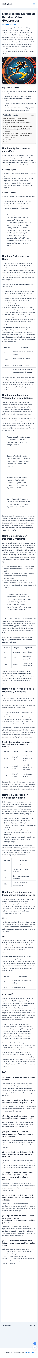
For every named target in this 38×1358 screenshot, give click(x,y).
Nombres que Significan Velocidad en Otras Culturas (18, 123)
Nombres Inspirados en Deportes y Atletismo (18, 126)
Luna (5, 830)
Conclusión (8, 139)
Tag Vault (7, 3)
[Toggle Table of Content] (31, 115)
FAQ (6, 141)
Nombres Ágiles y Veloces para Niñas (15, 118)
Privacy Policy (29, 1353)
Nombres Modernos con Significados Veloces (18, 133)
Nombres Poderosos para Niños (14, 120)
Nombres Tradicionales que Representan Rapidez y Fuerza (16, 136)
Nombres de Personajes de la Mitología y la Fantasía (17, 130)
